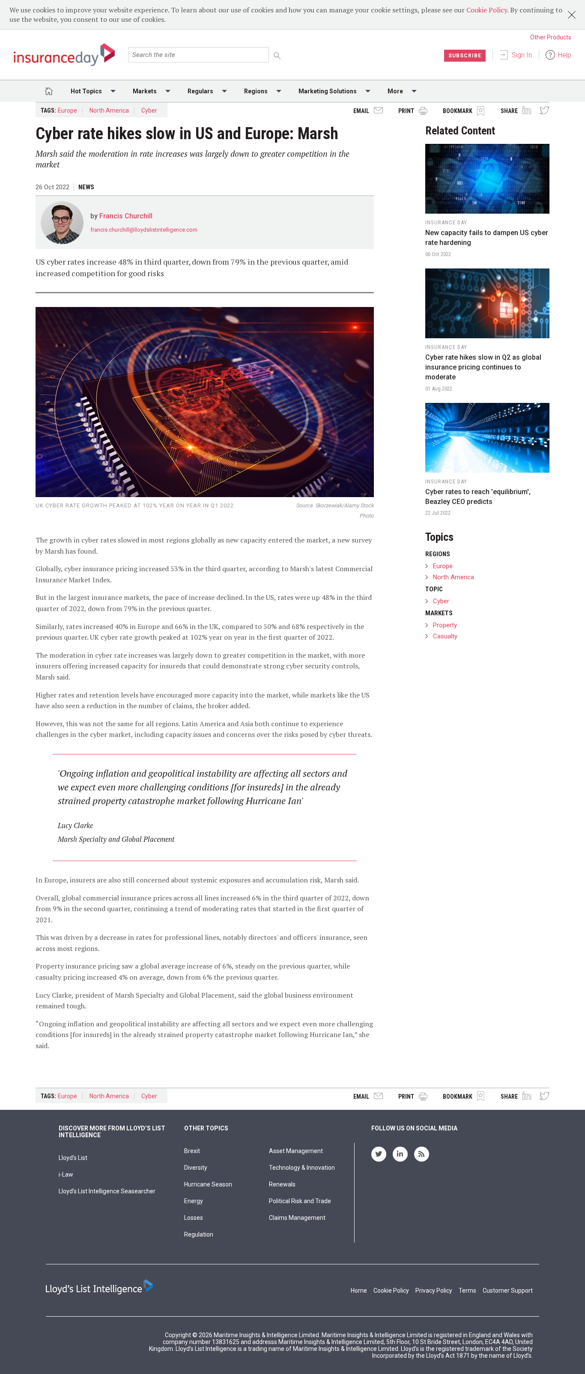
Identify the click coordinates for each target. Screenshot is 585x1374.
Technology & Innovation (302, 1167)
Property (445, 625)
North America (109, 110)
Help (564, 55)
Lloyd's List (73, 1157)
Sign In (522, 55)
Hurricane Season (208, 1184)
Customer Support (508, 1290)
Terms (467, 1290)
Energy (193, 1201)
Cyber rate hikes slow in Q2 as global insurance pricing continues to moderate (483, 367)
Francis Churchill (125, 216)
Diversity (195, 1167)
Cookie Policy (486, 10)
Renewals (282, 1184)
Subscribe (464, 56)
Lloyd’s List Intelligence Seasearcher (107, 1191)
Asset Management (296, 1150)
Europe (67, 110)
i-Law (66, 1174)
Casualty (445, 636)
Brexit (192, 1150)
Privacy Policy (433, 1290)
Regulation (198, 1234)
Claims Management (297, 1217)
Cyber (149, 110)
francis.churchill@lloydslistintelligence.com (143, 230)
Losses (193, 1217)
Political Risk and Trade (300, 1201)
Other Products (550, 37)
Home (359, 1290)
